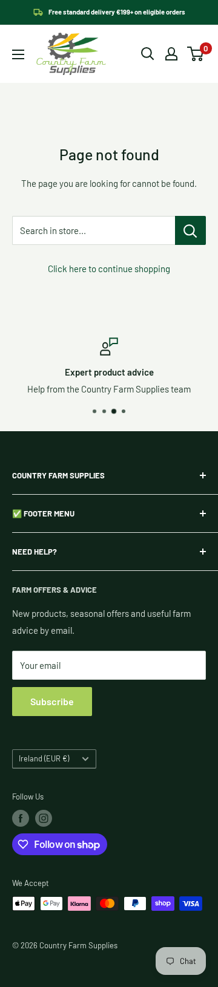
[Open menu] (18, 54)
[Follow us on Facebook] (20, 818)
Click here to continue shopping (109, 268)
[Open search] (147, 53)
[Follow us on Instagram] (43, 818)
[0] (195, 54)
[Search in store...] (190, 230)
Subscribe (52, 701)
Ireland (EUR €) (44, 758)
